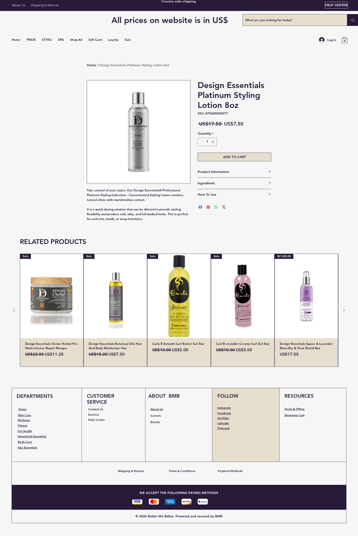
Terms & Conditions (182, 471)
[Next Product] (344, 310)
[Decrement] (201, 142)
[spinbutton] (207, 142)
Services (93, 414)
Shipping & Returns (131, 471)
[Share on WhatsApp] (216, 207)
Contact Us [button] (95, 409)
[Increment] (213, 142)
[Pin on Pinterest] (208, 207)
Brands (155, 422)
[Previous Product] (13, 310)
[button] (76, 39)
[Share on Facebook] (200, 207)
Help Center (96, 420)
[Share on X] (223, 207)
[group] (179, 310)
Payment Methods (230, 471)
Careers (155, 416)
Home (91, 65)
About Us (18, 5)
